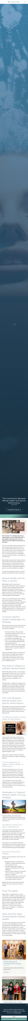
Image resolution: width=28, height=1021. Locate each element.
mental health (17, 769)
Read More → (7, 972)
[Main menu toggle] (24, 1)
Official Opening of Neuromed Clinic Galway (12, 963)
